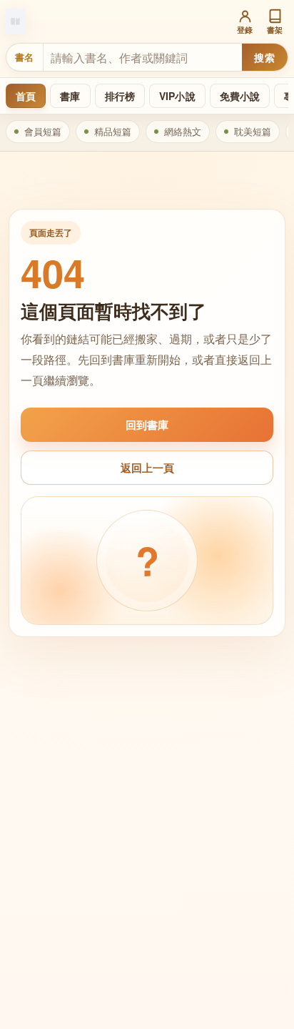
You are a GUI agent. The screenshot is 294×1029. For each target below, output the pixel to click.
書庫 (70, 96)
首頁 (26, 96)
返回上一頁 (147, 468)
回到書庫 (147, 425)
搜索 (264, 57)
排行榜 (120, 96)
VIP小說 (177, 96)
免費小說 (240, 96)
